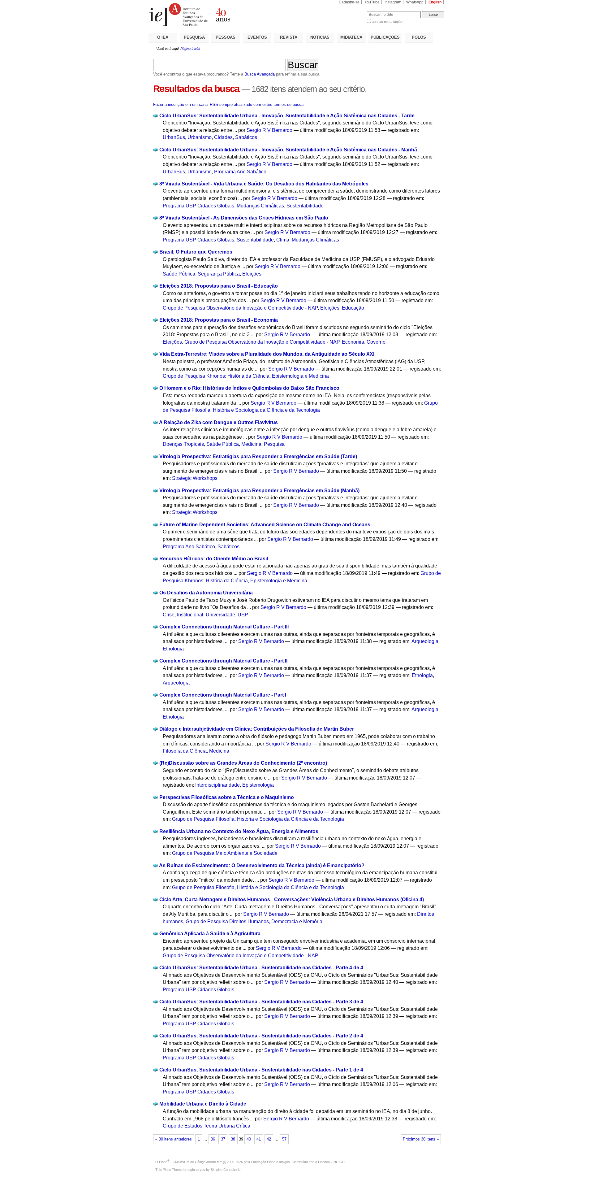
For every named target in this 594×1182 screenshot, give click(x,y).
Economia (353, 342)
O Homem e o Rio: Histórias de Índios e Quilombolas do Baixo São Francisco (249, 388)
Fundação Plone (263, 1162)
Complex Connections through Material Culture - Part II (223, 660)
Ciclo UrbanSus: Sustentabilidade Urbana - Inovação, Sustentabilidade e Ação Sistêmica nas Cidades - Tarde (287, 115)
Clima (282, 239)
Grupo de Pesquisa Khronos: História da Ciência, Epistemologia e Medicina (246, 376)
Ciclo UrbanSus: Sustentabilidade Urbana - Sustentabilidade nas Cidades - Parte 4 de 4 (261, 967)
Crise (168, 614)
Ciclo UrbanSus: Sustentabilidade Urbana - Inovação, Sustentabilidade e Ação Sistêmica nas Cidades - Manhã (288, 149)
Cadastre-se (349, 2)
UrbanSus (174, 137)
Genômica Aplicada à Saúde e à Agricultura (209, 933)
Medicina (251, 444)
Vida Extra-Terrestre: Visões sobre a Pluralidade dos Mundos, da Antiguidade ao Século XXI (266, 354)
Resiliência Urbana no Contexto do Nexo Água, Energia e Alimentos (238, 831)
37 (223, 1139)
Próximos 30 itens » (421, 1139)
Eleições (251, 273)
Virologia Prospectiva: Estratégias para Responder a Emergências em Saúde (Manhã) (259, 490)
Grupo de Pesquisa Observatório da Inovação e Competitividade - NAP (240, 308)
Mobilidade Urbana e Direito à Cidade (202, 1103)
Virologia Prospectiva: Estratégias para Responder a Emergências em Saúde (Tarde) (258, 456)
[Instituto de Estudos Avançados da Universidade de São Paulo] (222, 14)
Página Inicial (190, 48)
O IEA (162, 37)
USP (243, 614)
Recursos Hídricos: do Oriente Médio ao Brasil (213, 558)
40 (249, 1139)
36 (213, 1139)
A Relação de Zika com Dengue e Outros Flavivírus (218, 422)
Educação (353, 308)
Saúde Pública (179, 273)
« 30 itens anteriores (173, 1139)
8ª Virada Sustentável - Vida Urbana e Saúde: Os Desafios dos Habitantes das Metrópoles (263, 183)
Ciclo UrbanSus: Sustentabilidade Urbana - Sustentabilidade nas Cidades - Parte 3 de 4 (261, 1001)
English (434, 2)
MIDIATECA (351, 37)
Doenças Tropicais (183, 444)
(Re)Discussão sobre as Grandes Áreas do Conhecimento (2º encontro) (243, 763)
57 (284, 1139)
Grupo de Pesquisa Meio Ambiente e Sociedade (225, 853)
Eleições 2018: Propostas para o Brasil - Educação (218, 286)
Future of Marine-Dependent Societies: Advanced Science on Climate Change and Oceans (264, 524)
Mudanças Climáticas (260, 205)
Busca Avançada (259, 74)
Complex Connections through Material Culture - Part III (224, 626)
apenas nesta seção (387, 22)
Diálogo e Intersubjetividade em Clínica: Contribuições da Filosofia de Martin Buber (256, 729)
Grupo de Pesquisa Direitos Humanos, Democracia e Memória (254, 921)
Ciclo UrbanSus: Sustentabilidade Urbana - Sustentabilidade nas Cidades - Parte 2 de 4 (261, 1035)
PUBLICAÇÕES (385, 37)
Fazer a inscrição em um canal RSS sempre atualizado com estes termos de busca (228, 104)
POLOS (419, 37)
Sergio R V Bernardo (269, 130)
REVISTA (288, 37)
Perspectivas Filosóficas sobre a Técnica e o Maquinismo (226, 797)
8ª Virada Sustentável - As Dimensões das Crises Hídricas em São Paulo (243, 217)
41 (258, 1139)
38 (233, 1139)
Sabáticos (246, 137)
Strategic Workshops (194, 478)
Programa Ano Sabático (240, 171)
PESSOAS (225, 37)
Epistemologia (258, 785)
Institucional (190, 614)
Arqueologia (424, 641)
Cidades (223, 137)
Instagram (393, 2)
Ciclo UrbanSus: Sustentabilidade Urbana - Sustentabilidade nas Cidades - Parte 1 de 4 (261, 1069)
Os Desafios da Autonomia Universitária (206, 592)
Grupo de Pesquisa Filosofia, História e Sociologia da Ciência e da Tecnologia (258, 819)
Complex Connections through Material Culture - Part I (222, 694)
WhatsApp (415, 2)
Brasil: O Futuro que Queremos (195, 251)
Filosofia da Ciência (185, 751)
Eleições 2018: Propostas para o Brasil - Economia (218, 320)
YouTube (372, 2)
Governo (376, 342)
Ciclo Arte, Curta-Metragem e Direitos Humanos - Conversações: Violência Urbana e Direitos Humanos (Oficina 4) (291, 899)
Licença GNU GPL (332, 1162)
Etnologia (173, 648)
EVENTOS (257, 37)
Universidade (220, 614)
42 (269, 1139)
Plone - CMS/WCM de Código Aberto (187, 1162)
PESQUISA (194, 37)
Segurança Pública (219, 273)
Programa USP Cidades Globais (198, 205)
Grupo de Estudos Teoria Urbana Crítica (206, 1125)
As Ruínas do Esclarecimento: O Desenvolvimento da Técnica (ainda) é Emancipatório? (261, 865)
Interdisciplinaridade (217, 785)
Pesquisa (274, 444)
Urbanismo (199, 137)
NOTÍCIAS (319, 37)
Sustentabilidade (305, 205)
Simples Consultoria (225, 1169)
